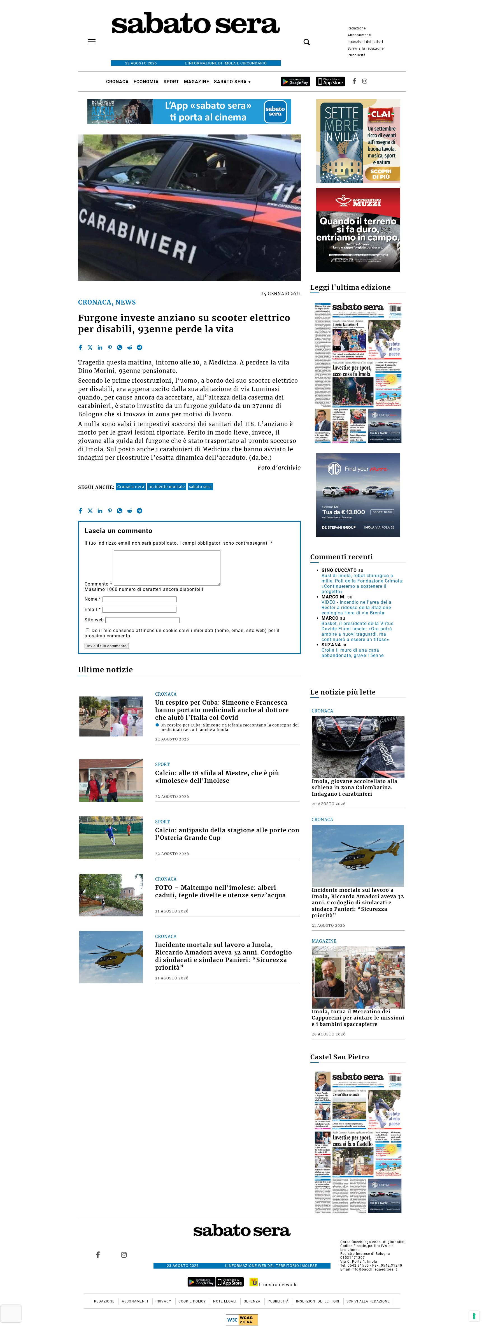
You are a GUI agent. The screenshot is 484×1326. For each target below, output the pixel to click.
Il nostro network (277, 1284)
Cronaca (117, 81)
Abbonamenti (359, 35)
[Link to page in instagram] (123, 1254)
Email (93, 609)
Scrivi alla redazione (366, 48)
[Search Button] (298, 39)
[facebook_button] (354, 82)
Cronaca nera (130, 486)
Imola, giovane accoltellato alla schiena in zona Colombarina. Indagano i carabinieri (354, 787)
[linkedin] (100, 347)
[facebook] (80, 347)
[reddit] (129, 347)
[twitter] (90, 347)
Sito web (94, 620)
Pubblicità (357, 55)
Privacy (163, 1301)
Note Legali (225, 1301)
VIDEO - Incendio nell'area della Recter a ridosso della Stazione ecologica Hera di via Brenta (357, 608)
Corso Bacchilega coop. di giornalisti (373, 1242)
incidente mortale (166, 486)
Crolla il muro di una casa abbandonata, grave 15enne (353, 652)
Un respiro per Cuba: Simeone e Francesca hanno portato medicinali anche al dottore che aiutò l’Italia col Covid (222, 710)
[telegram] (139, 347)
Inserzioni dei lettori (365, 42)
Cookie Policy (192, 1301)
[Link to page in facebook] (98, 1254)
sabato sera (200, 486)
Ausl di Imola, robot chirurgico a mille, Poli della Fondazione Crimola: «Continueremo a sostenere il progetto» (363, 583)
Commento (98, 584)
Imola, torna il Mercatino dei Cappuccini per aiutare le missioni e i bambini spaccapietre (358, 1018)
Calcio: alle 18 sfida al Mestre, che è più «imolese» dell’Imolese (217, 777)
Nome (93, 599)
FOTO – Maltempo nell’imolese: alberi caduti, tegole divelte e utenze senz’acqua (220, 891)
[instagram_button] (365, 82)
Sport (171, 81)
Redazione (357, 28)
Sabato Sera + (232, 81)
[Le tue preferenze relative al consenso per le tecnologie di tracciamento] (474, 1316)
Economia (146, 81)
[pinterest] (109, 347)
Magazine (196, 81)
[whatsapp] (119, 347)
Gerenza (253, 1301)
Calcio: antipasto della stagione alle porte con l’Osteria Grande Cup (227, 834)
